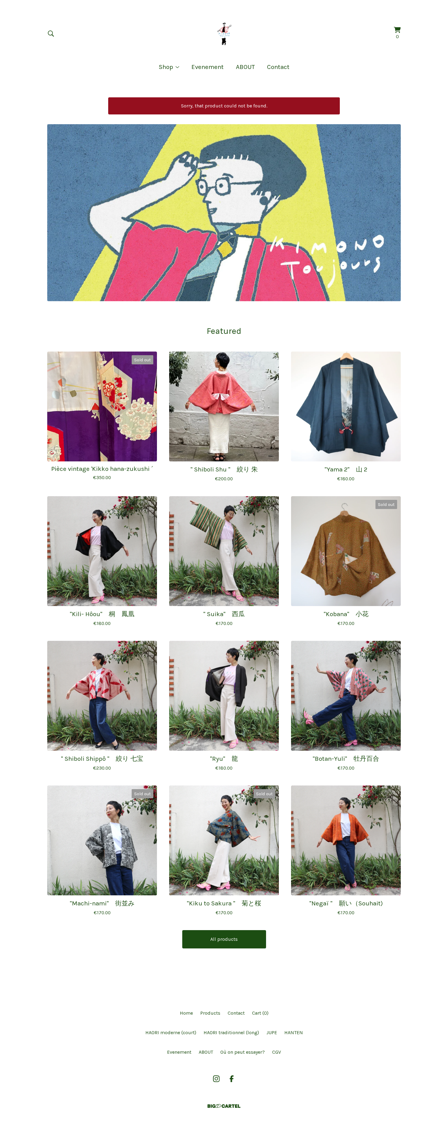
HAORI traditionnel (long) (231, 1032)
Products (210, 1013)
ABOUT (245, 66)
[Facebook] (231, 1078)
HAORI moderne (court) (170, 1032)
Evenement (207, 66)
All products (224, 939)
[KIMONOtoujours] (224, 33)
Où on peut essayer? (242, 1052)
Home (186, 1013)
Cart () (260, 1013)
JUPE (271, 1032)
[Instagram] (216, 1078)
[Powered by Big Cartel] (224, 1106)
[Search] (50, 33)
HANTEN (293, 1032)
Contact (278, 66)
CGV (276, 1052)
